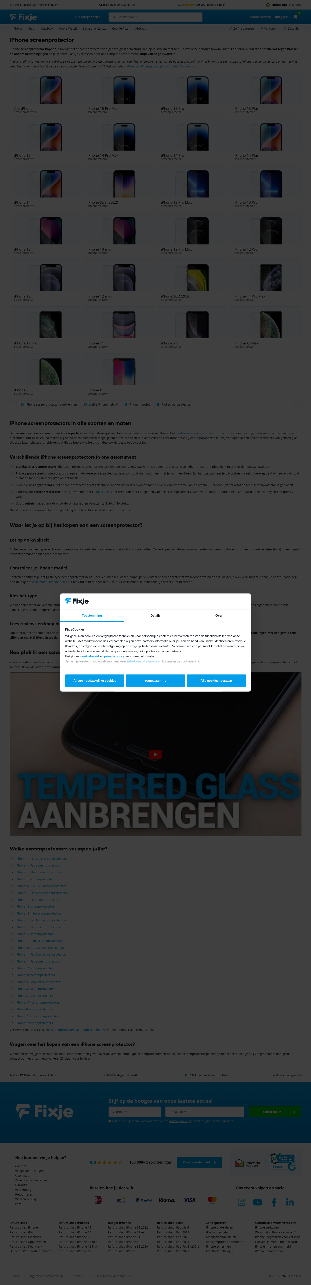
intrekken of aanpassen (144, 661)
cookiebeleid (89, 656)
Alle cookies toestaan (216, 680)
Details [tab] (155, 615)
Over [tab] (219, 615)
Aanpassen (153, 680)
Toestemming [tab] (92, 615)
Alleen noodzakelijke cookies (94, 680)
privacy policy (114, 656)
